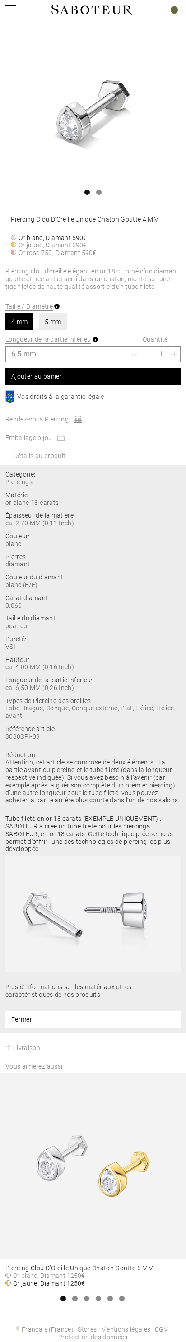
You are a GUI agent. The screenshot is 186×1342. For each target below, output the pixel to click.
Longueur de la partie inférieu (48, 339)
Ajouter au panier (36, 376)
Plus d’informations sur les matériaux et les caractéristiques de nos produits (68, 990)
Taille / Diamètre (29, 306)
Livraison (27, 1047)
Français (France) (48, 1329)
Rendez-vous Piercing (37, 419)
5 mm (53, 321)
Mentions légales (126, 1329)
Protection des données (93, 1337)
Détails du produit (39, 455)
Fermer (21, 1019)
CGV (161, 1329)
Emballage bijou (28, 437)
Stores (87, 1329)
